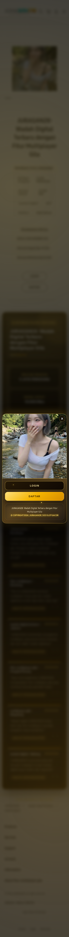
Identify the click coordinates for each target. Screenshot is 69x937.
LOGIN (34, 485)
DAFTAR (34, 496)
